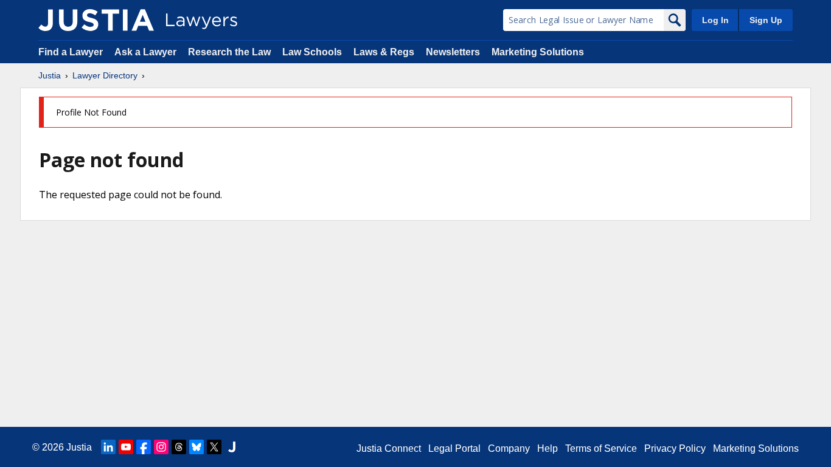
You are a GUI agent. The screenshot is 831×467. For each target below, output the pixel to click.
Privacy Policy (675, 448)
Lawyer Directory (104, 75)
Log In (715, 20)
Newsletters (453, 52)
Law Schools (312, 52)
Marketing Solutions (538, 52)
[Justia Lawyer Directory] (96, 20)
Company (509, 448)
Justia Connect (388, 448)
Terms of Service (601, 448)
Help (547, 448)
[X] (214, 447)
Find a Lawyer (70, 52)
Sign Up (765, 20)
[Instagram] (161, 447)
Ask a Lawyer (146, 52)
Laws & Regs (383, 52)
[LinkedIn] (108, 447)
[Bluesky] (196, 447)
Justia (49, 75)
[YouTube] (126, 447)
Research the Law (229, 52)
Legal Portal (454, 448)
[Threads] (179, 447)
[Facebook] (143, 447)
